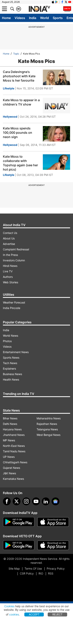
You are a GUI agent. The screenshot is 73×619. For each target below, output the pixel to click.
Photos (7, 341)
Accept (34, 614)
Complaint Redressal (16, 249)
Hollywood (10, 116)
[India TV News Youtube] (69, 2)
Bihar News (10, 418)
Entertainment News (16, 352)
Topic (16, 53)
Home (6, 18)
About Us (9, 238)
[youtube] (36, 501)
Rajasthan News (47, 423)
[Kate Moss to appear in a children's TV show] (56, 105)
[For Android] (18, 545)
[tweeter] (16, 501)
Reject (57, 614)
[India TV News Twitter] (66, 2)
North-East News (14, 445)
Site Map (14, 568)
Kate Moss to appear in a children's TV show (21, 102)
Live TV (7, 271)
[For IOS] (53, 545)
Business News (12, 374)
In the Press (10, 254)
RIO (41, 573)
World (44, 18)
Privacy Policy (56, 568)
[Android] (56, 2)
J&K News (9, 473)
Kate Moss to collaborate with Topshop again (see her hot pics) (20, 163)
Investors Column (14, 260)
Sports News (11, 357)
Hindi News (10, 265)
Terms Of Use (33, 568)
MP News (9, 440)
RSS (50, 573)
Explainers (9, 368)
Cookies (9, 606)
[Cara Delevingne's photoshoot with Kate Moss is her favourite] (56, 77)
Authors (8, 276)
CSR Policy (27, 573)
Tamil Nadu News (14, 451)
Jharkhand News (14, 434)
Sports (58, 18)
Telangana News (47, 429)
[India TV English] (39, 9)
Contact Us (10, 233)
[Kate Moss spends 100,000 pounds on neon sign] (56, 134)
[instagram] (26, 501)
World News (10, 335)
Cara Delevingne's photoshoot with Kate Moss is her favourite (19, 76)
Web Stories (10, 282)
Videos (20, 18)
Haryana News (12, 429)
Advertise (9, 243)
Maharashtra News (49, 418)
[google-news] (55, 501)
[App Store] (53, 522)
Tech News (10, 363)
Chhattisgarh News (15, 462)
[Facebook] (7, 501)
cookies (14, 614)
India (32, 18)
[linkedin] (46, 501)
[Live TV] (67, 8)
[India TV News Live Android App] (18, 522)
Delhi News (10, 423)
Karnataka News (13, 478)
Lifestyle (8, 88)
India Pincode (11, 308)
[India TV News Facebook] (62, 2)
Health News (11, 379)
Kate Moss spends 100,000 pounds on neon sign (17, 132)
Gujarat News (11, 467)
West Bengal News (48, 434)
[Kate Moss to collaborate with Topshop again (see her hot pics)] (56, 162)
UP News (9, 456)
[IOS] (53, 2)
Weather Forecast (14, 302)
